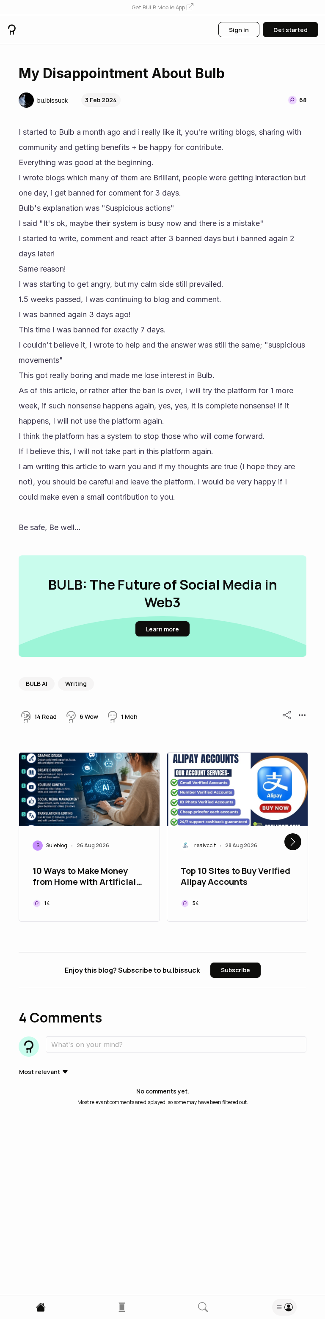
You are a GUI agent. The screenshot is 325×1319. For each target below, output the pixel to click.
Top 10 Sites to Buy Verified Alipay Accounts (235, 876)
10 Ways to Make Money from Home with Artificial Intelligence (84, 877)
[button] (162, 7)
